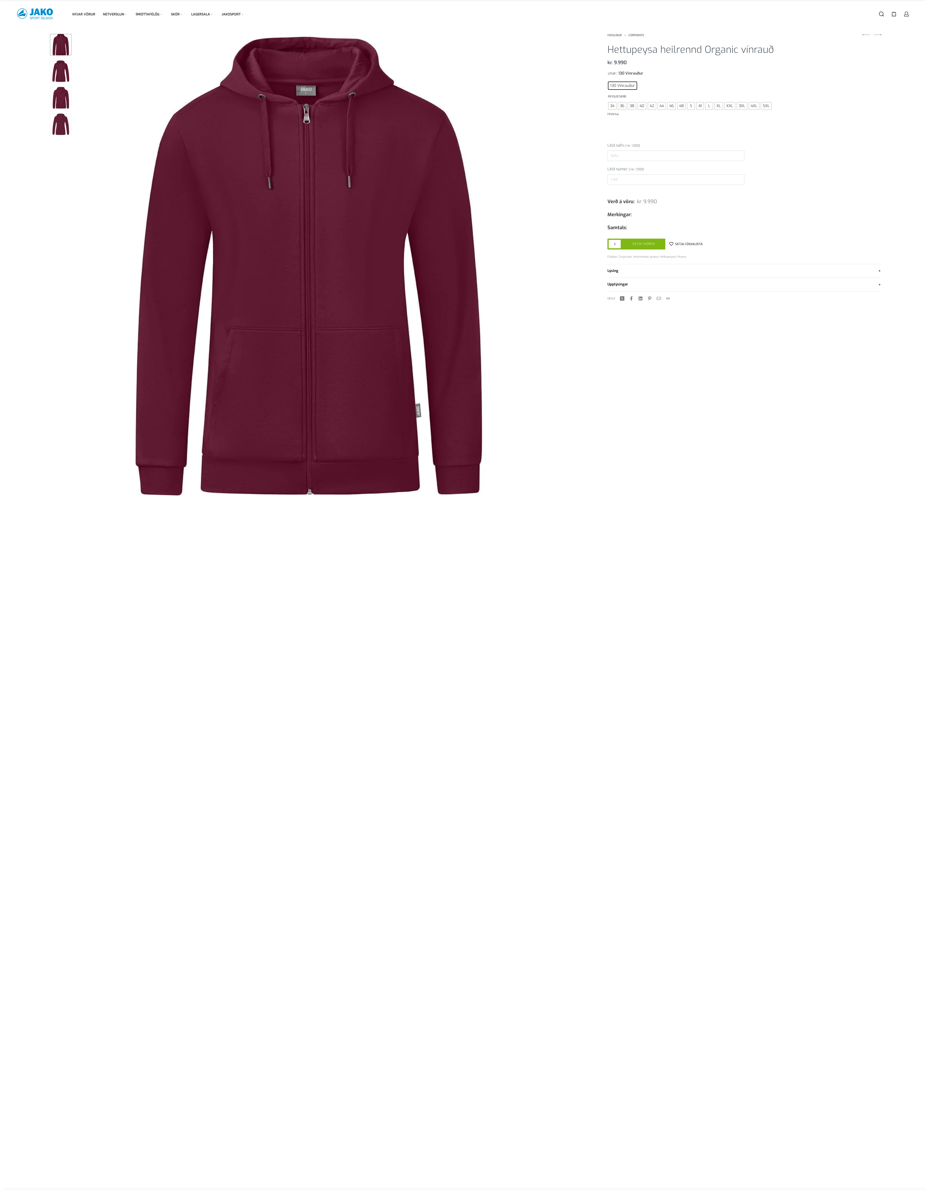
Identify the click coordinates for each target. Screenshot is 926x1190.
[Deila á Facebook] (631, 298)
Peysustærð (617, 96)
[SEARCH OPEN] (881, 14)
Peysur (682, 257)
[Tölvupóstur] (659, 298)
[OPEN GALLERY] (308, 266)
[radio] (622, 85)
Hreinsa (613, 114)
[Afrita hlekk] (668, 298)
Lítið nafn (623, 145)
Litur (611, 74)
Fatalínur (614, 35)
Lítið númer (625, 169)
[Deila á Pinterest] (649, 298)
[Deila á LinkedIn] (640, 298)
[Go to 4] (61, 124)
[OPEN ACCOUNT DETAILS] (906, 14)
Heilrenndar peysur (646, 257)
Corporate (636, 35)
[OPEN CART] (894, 14)
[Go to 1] (61, 44)
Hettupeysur (668, 257)
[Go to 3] (61, 98)
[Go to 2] (61, 71)
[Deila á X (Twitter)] (622, 298)
